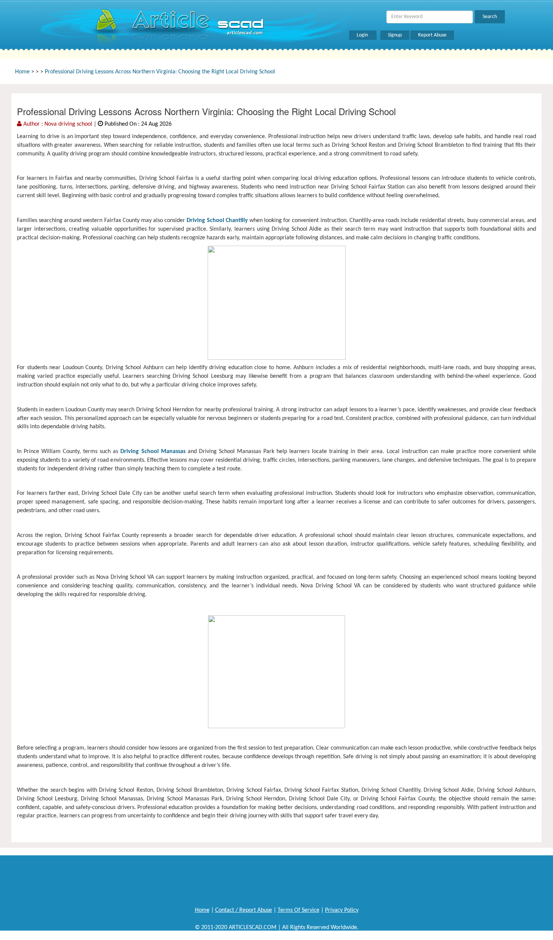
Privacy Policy (342, 910)
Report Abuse (432, 35)
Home (22, 72)
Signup (395, 35)
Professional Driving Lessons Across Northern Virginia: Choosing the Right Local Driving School (160, 72)
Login (363, 35)
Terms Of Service (298, 910)
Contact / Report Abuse (243, 910)
